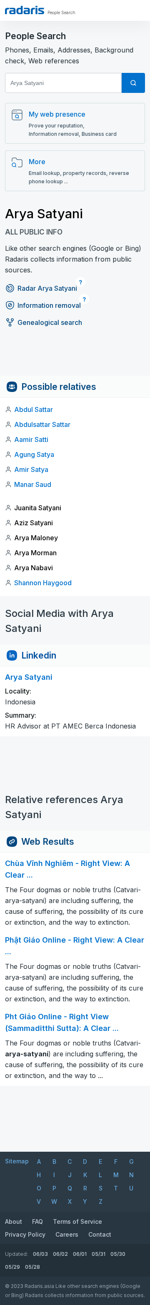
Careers (66, 1234)
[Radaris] (24, 10)
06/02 (60, 1254)
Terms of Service (77, 1221)
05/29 (12, 1267)
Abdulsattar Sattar (42, 424)
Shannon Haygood (43, 583)
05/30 (117, 1254)
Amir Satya (31, 469)
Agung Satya (34, 454)
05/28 (32, 1267)
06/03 (40, 1254)
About (13, 1221)
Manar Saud (32, 484)
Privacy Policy (25, 1234)
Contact (99, 1234)
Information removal (49, 305)
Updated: (16, 1254)
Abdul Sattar (33, 409)
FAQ (37, 1221)
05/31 (98, 1254)
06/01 (80, 1254)
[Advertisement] (75, 357)
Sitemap (17, 1161)
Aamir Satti (31, 439)
